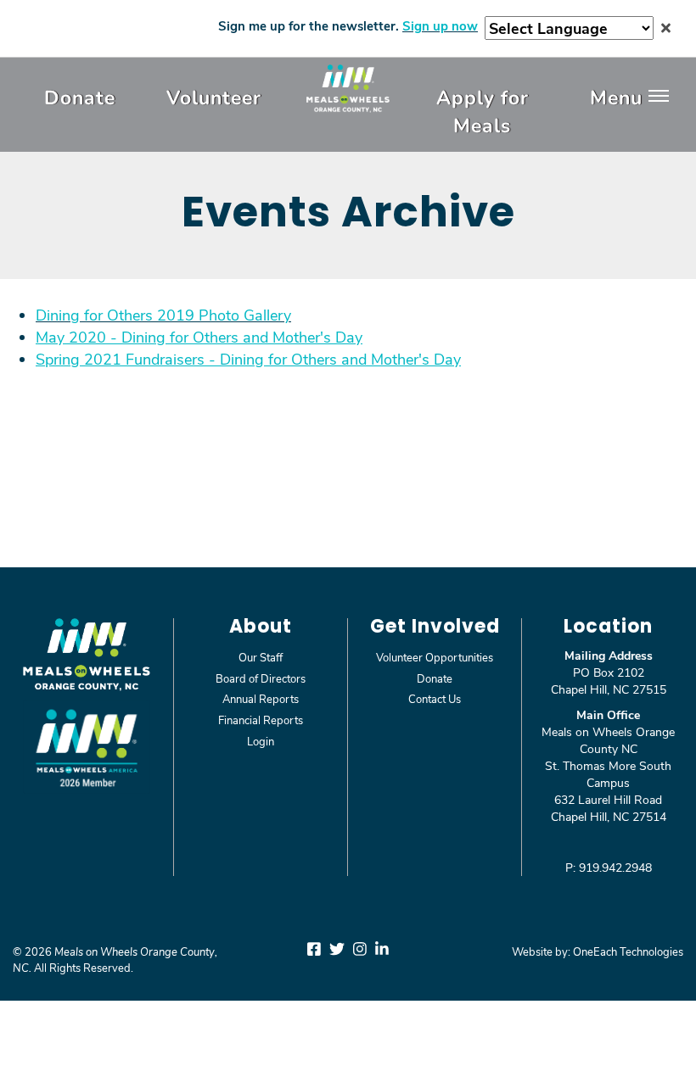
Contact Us (434, 698)
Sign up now (440, 25)
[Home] (348, 88)
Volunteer (213, 96)
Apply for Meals (482, 110)
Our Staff (261, 657)
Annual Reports (260, 698)
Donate (79, 96)
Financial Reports (260, 719)
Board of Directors (261, 678)
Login (260, 741)
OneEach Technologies (628, 951)
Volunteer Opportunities (434, 657)
